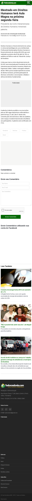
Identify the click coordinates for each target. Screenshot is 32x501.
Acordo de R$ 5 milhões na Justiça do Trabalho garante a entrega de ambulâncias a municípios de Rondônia (16, 360)
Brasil (4, 135)
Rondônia (5, 130)
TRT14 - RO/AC (4, 355)
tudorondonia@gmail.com (11, 412)
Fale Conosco (4, 487)
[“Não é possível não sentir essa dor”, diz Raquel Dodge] (16, 312)
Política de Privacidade (6, 480)
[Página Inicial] (8, 3)
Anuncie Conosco (5, 484)
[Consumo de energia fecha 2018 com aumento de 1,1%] (16, 277)
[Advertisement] (16, 153)
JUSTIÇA (2, 322)
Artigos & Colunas (5, 465)
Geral (2, 461)
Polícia (2, 468)
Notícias (15, 130)
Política (24, 130)
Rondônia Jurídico (5, 472)
